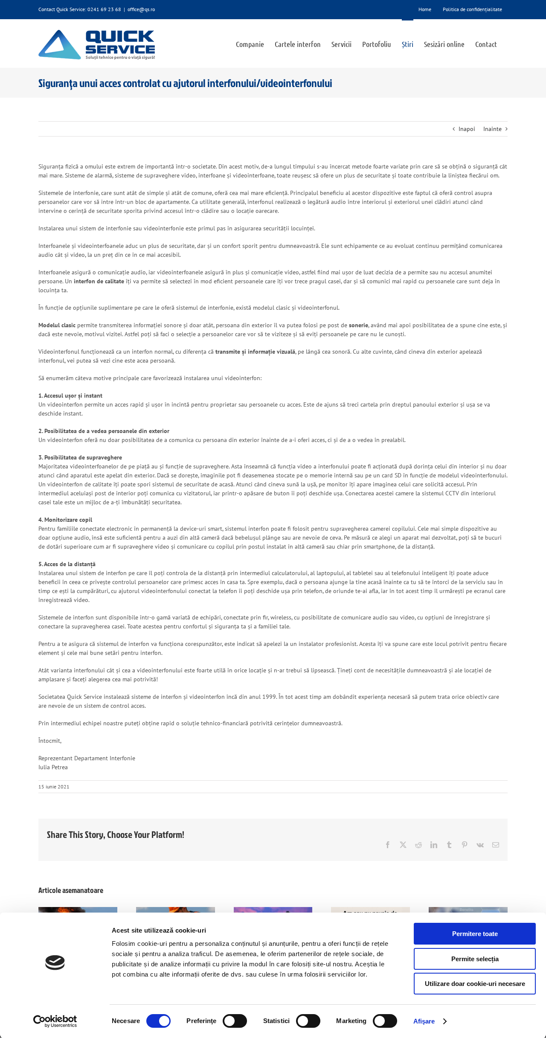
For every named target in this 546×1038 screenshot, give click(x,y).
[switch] (235, 1021)
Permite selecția (475, 958)
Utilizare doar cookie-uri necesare (475, 983)
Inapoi (467, 129)
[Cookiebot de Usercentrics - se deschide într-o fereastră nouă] (55, 1021)
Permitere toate (475, 933)
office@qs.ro (141, 9)
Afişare (424, 1021)
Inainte (492, 129)
